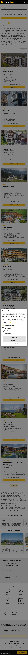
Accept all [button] (14, 337)
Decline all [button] (14, 340)
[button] (14, 344)
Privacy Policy (10, 322)
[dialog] (14, 327)
